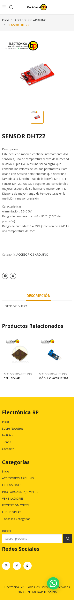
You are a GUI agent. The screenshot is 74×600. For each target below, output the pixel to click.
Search (67, 538)
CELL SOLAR (12, 378)
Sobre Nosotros (12, 428)
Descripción (38, 295)
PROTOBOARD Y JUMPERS (20, 492)
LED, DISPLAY (11, 512)
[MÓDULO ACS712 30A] (55, 354)
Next (69, 360)
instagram (6, 566)
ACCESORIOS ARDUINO (32, 254)
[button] (53, 583)
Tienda (6, 442)
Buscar (6, 531)
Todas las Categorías (16, 519)
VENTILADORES (12, 498)
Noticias (7, 435)
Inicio (5, 422)
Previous (5, 360)
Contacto (8, 449)
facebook (17, 566)
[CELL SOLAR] (20, 354)
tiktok (27, 566)
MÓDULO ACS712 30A (53, 378)
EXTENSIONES (11, 485)
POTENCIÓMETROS (15, 505)
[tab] (38, 296)
